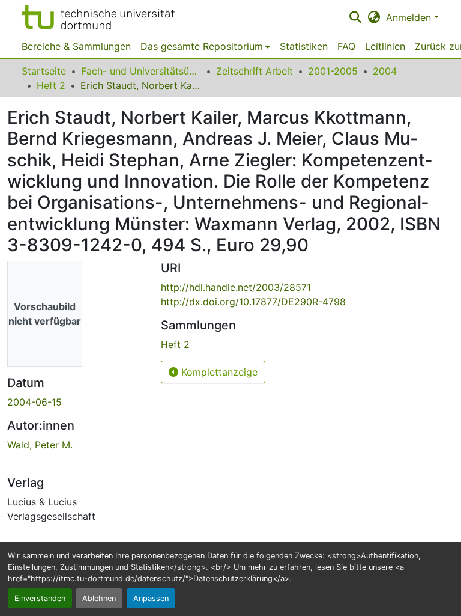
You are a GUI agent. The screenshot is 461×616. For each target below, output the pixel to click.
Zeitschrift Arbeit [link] (254, 71)
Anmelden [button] (410, 17)
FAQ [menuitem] (346, 46)
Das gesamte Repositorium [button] (201, 46)
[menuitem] (205, 46)
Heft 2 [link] (51, 85)
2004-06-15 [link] (34, 402)
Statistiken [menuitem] (304, 46)
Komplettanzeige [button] (218, 372)
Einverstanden (39, 598)
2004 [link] (385, 71)
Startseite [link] (44, 71)
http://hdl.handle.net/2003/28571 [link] (236, 287)
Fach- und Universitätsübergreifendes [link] (141, 71)
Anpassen (151, 598)
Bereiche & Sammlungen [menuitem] (76, 46)
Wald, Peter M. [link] (40, 445)
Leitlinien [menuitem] (385, 46)
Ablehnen (99, 598)
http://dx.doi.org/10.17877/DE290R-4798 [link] (253, 302)
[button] (98, 17)
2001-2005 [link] (333, 71)
